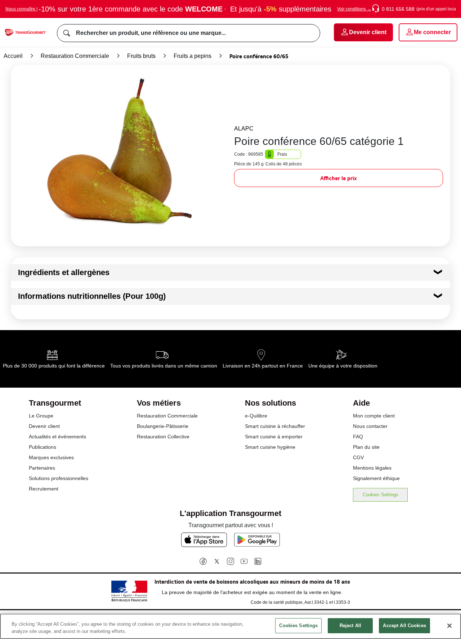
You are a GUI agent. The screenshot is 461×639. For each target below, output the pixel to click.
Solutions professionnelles (58, 478)
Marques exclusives (51, 457)
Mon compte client (374, 416)
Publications (42, 447)
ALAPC (244, 128)
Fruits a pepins (192, 56)
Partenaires (42, 468)
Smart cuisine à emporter (274, 436)
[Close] (449, 626)
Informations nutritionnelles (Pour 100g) (92, 296)
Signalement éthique (376, 478)
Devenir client (44, 426)
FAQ (358, 436)
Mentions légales (372, 468)
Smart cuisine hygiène (270, 447)
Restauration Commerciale (75, 56)
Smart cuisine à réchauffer (275, 426)
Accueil (13, 56)
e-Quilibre (256, 416)
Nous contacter (370, 426)
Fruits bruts (141, 56)
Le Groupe (41, 416)
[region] (230, 626)
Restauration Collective (163, 436)
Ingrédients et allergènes (63, 272)
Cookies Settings (380, 494)
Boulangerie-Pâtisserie (162, 426)
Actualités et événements (57, 436)
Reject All (350, 625)
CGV (358, 457)
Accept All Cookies (404, 625)
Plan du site (366, 447)
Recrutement (43, 489)
